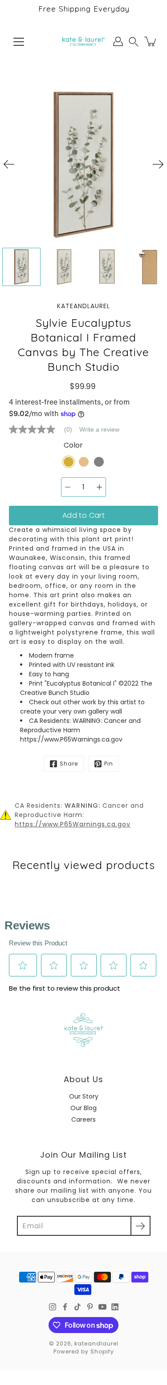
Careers (83, 1119)
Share (69, 763)
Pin (108, 763)
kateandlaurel (96, 1343)
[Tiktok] (77, 1306)
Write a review (99, 429)
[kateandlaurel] (83, 41)
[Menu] (19, 41)
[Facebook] (65, 1306)
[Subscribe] (140, 1226)
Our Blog (83, 1107)
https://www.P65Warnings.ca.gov (72, 824)
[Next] (158, 164)
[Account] (118, 41)
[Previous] (9, 164)
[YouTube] (102, 1306)
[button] (133, 41)
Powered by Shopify (83, 1351)
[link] (44, 429)
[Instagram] (53, 1306)
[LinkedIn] (115, 1306)
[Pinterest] (90, 1306)
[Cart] (151, 41)
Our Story (83, 1096)
